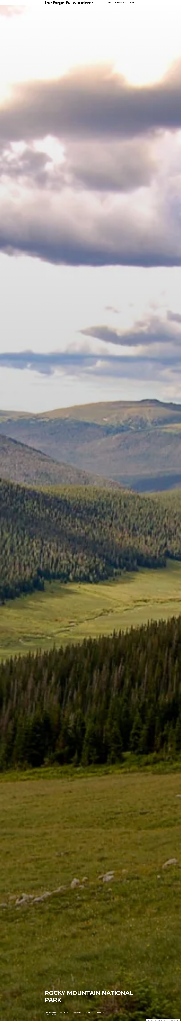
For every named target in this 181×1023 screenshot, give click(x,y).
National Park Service (83, 1012)
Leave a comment (51, 1015)
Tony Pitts (69, 1012)
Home (109, 3)
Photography (96, 1012)
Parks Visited (120, 3)
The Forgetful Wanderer (69, 2)
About (132, 3)
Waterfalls (105, 1012)
